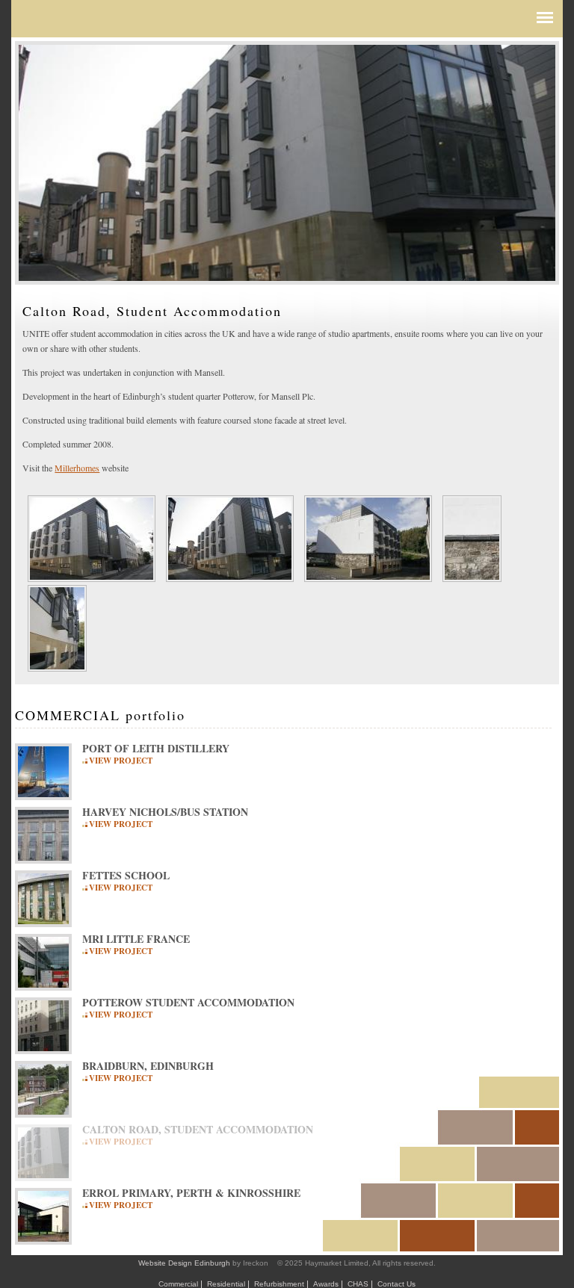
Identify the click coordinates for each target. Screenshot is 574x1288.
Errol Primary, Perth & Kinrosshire (191, 1193)
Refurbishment (279, 1284)
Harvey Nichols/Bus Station (165, 812)
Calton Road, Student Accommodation (197, 1129)
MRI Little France (136, 939)
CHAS (358, 1284)
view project (120, 760)
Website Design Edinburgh (184, 1263)
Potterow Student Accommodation (188, 1002)
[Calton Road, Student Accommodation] (91, 574)
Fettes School (126, 875)
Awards (326, 1284)
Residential (226, 1284)
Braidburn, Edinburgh (148, 1066)
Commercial (178, 1284)
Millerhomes (77, 468)
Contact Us (396, 1284)
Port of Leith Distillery (155, 748)
